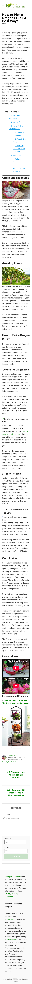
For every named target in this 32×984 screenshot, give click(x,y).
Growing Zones (17, 122)
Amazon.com (17, 748)
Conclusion (16, 155)
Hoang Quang (13, 755)
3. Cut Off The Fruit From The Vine (19, 149)
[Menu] (3, 5)
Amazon (11, 919)
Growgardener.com (13, 877)
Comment (6, 814)
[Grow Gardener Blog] (15, 5)
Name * (7, 839)
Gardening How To (7, 762)
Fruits (15, 762)
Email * (7, 847)
